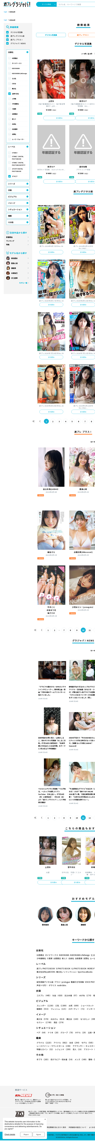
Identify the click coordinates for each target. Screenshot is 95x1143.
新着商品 (9, 237)
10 (77, 818)
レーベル (11, 146)
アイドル (61, 1042)
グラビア (14, 176)
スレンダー (45, 1005)
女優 (74, 1042)
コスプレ (44, 995)
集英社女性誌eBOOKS (46, 972)
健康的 (43, 1009)
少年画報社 (15, 104)
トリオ (53, 1032)
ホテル (81, 1032)
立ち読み (59, 118)
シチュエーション (15, 209)
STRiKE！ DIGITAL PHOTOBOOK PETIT (18, 164)
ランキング (10, 241)
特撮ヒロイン (45, 1049)
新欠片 (14, 119)
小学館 (14, 99)
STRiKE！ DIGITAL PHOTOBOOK (18, 157)
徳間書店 (14, 114)
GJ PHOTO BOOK (78, 968)
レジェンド (63, 1049)
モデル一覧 (23, 283)
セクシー (45, 1022)
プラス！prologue (62, 982)
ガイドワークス (17, 63)
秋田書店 (14, 58)
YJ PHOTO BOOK (63, 968)
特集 (7, 244)
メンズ (81, 1059)
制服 (58, 995)
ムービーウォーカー (18, 139)
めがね (85, 995)
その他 (10, 222)
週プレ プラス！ (17, 39)
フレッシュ (59, 1009)
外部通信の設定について (77, 1127)
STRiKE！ (15, 153)
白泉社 (14, 124)
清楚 (59, 1022)
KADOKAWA (16, 68)
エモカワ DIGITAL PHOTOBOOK (17, 170)
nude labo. (62, 985)
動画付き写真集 (77, 982)
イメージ (11, 203)
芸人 (78, 1049)
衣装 (10, 190)
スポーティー (77, 1009)
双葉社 (14, 134)
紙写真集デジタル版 (45, 982)
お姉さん (58, 1019)
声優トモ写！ (42, 985)
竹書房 (14, 109)
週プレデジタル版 (17, 36)
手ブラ (43, 1059)
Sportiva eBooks (85, 972)
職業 (10, 216)
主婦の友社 (15, 94)
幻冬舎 (14, 84)
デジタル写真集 (17, 32)
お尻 (74, 1005)
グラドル (45, 1042)
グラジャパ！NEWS (18, 43)
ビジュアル (12, 196)
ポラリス (52, 985)
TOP (5, 12)
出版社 (10, 52)
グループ (67, 1032)
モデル (87, 1042)
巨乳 (61, 1005)
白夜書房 (14, 129)
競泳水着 (71, 995)
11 (90, 630)
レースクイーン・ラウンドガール (54, 1046)
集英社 (14, 89)
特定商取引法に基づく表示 (56, 1127)
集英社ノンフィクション (66, 972)
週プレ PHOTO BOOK (46, 968)
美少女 (43, 1019)
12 (90, 818)
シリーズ (11, 183)
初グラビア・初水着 (62, 1059)
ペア (42, 1032)
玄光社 (14, 78)
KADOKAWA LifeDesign (19, 73)
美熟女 (72, 1019)
